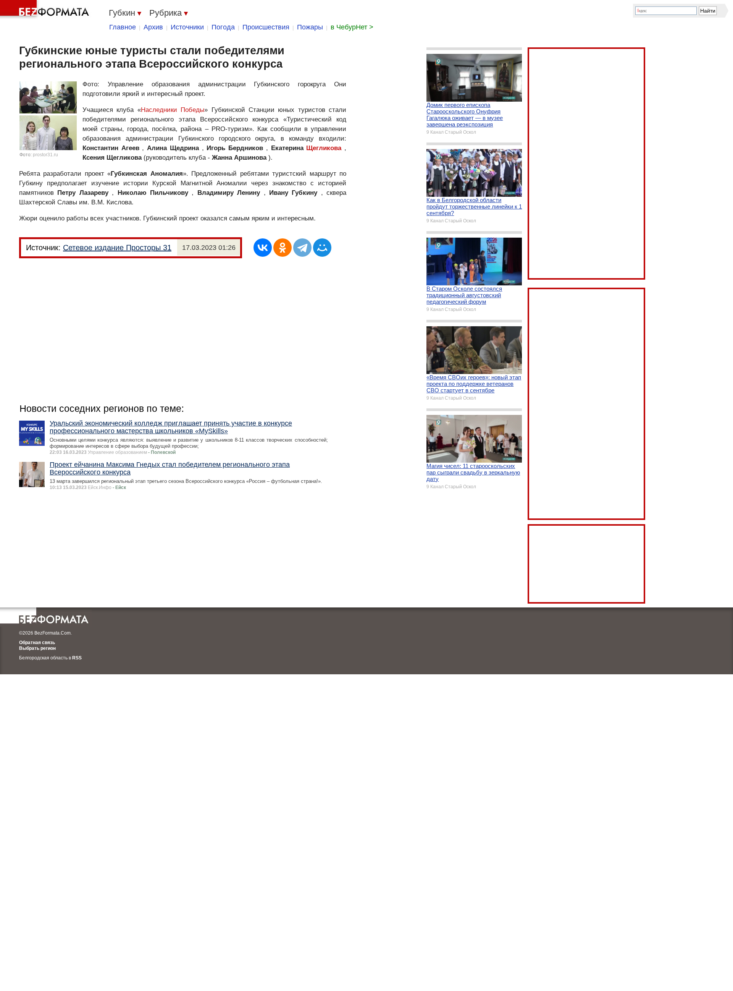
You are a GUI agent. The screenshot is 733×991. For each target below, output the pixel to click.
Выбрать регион (37, 648)
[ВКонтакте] (262, 247)
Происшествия (265, 27)
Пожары (310, 27)
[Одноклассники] (282, 247)
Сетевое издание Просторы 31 (117, 247)
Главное (122, 27)
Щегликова (323, 148)
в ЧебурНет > (352, 27)
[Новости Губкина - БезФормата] (46, 9)
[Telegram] (302, 247)
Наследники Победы (172, 109)
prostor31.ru (45, 154)
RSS (77, 658)
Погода (223, 27)
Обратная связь (37, 642)
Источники (187, 27)
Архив (153, 27)
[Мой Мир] (322, 247)
